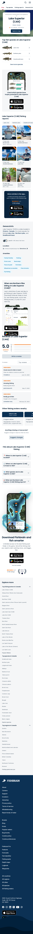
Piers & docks (25, 268)
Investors (5, 797)
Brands (4, 820)
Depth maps (6, 862)
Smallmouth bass (9, 235)
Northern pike (16, 122)
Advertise (5, 800)
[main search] (25, 2)
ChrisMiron (7, 375)
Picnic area (7, 261)
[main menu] (30, 2)
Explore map (16, 31)
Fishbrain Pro (6, 846)
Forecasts (5, 853)
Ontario (14, 25)
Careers (4, 790)
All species (5, 885)
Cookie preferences (9, 839)
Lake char (6, 122)
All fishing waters (7, 889)
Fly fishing (7, 271)
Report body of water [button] (9, 813)
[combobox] (18, 362)
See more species (16, 64)
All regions (5, 879)
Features (5, 849)
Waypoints (5, 868)
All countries (6, 876)
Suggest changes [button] (16, 437)
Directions (23, 248)
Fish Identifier (6, 856)
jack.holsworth (8, 388)
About (4, 787)
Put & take (18, 264)
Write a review (17, 356)
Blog (3, 823)
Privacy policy (6, 803)
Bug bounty (6, 833)
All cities (5, 882)
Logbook (5, 865)
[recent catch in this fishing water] (9, 136)
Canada (19, 25)
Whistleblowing (7, 809)
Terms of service (7, 806)
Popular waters (7, 829)
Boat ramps (17, 261)
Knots (4, 826)
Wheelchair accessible (10, 268)
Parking (18, 258)
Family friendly (8, 258)
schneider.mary (8, 401)
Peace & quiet (8, 264)
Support (4, 794)
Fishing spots (6, 859)
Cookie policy (6, 836)
